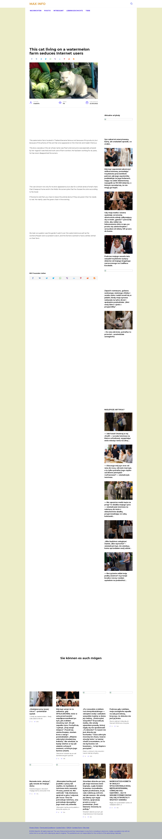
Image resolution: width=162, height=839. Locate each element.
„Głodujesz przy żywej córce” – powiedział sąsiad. (39, 711)
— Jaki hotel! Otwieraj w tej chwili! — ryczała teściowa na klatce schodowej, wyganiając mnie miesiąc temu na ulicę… (117, 437)
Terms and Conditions (47, 827)
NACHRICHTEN (35, 11)
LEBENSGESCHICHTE (74, 11)
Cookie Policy (60, 827)
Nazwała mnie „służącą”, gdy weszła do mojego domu (39, 783)
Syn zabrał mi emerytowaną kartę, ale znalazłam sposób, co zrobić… (118, 141)
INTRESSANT (59, 11)
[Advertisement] (81, 32)
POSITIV (47, 11)
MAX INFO (37, 4)
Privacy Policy (34, 827)
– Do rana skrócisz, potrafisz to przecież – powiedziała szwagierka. (117, 334)
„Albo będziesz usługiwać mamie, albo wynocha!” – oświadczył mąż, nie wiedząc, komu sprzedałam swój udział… (117, 544)
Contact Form (77, 827)
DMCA (69, 827)
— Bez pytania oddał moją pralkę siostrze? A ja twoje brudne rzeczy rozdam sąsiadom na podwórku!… (115, 576)
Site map (86, 827)
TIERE (88, 11)
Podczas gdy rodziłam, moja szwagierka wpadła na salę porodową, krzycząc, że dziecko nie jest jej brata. (120, 713)
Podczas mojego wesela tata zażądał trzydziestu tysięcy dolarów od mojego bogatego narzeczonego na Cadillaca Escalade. (117, 261)
